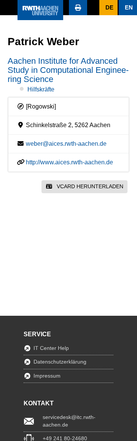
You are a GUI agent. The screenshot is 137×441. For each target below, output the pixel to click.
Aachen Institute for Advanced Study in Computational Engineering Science (68, 70)
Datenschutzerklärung (59, 362)
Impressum (47, 376)
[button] (8, 7)
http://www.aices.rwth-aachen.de (69, 162)
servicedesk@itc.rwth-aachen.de (69, 421)
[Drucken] (78, 7)
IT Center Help (51, 348)
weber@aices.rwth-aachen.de (66, 143)
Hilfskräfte (40, 89)
